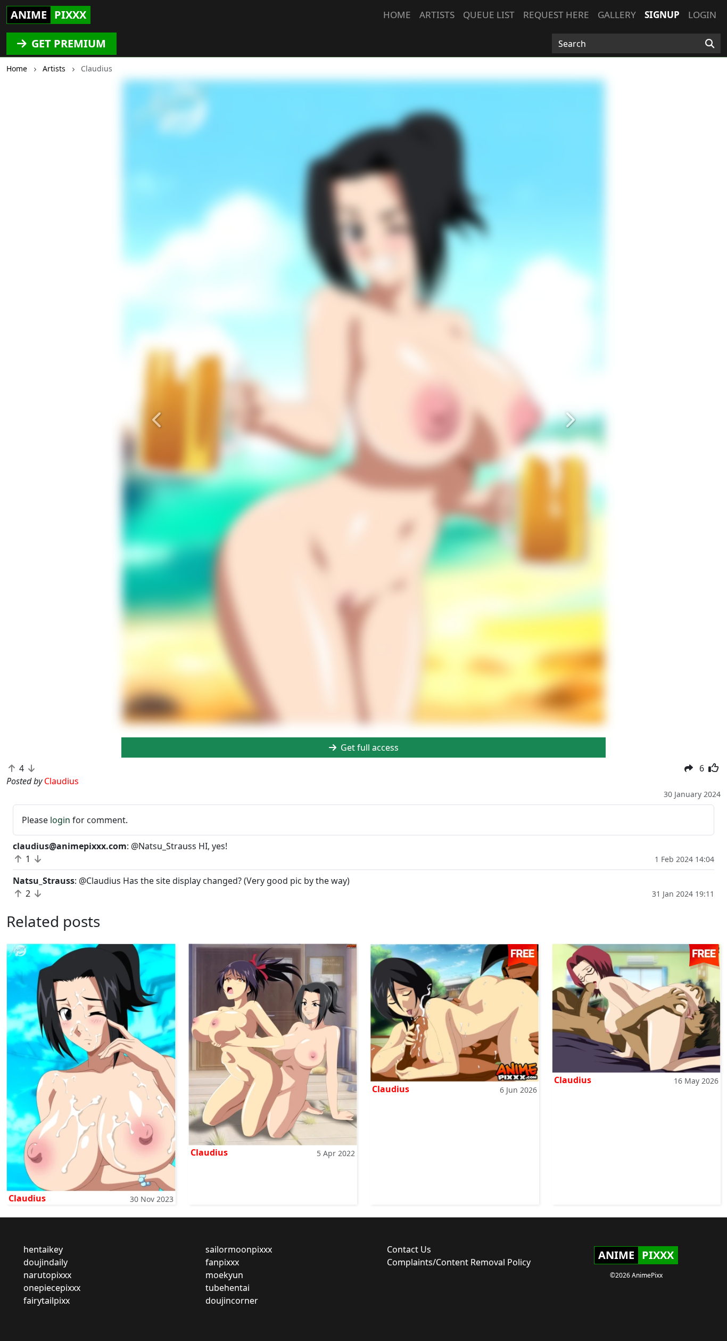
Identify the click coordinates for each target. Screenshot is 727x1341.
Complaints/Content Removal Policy (459, 1262)
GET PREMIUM (67, 43)
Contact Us (409, 1249)
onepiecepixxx (51, 1288)
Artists (437, 15)
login (60, 820)
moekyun (224, 1275)
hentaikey (43, 1249)
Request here (556, 15)
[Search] (710, 44)
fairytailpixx (46, 1300)
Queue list (489, 15)
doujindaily (45, 1262)
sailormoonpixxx (238, 1249)
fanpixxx (222, 1262)
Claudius (27, 1198)
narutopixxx (47, 1275)
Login (702, 15)
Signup (662, 15)
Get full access (368, 747)
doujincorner (231, 1300)
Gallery (617, 15)
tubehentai (227, 1288)
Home (397, 15)
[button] (157, 420)
